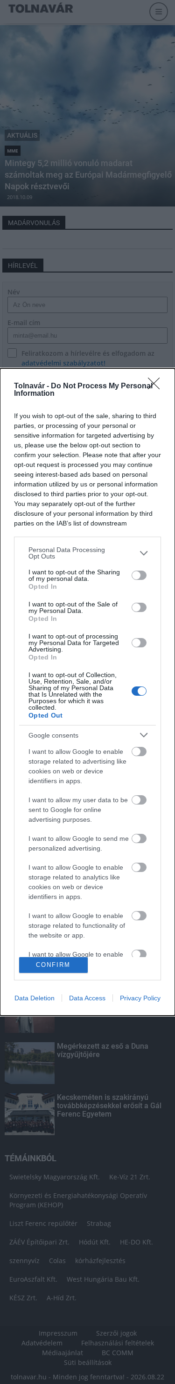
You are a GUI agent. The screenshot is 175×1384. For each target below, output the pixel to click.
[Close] (157, 386)
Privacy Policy (140, 998)
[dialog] (87, 692)
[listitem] (87, 552)
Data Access (87, 998)
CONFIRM (53, 964)
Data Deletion (34, 998)
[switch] (139, 575)
